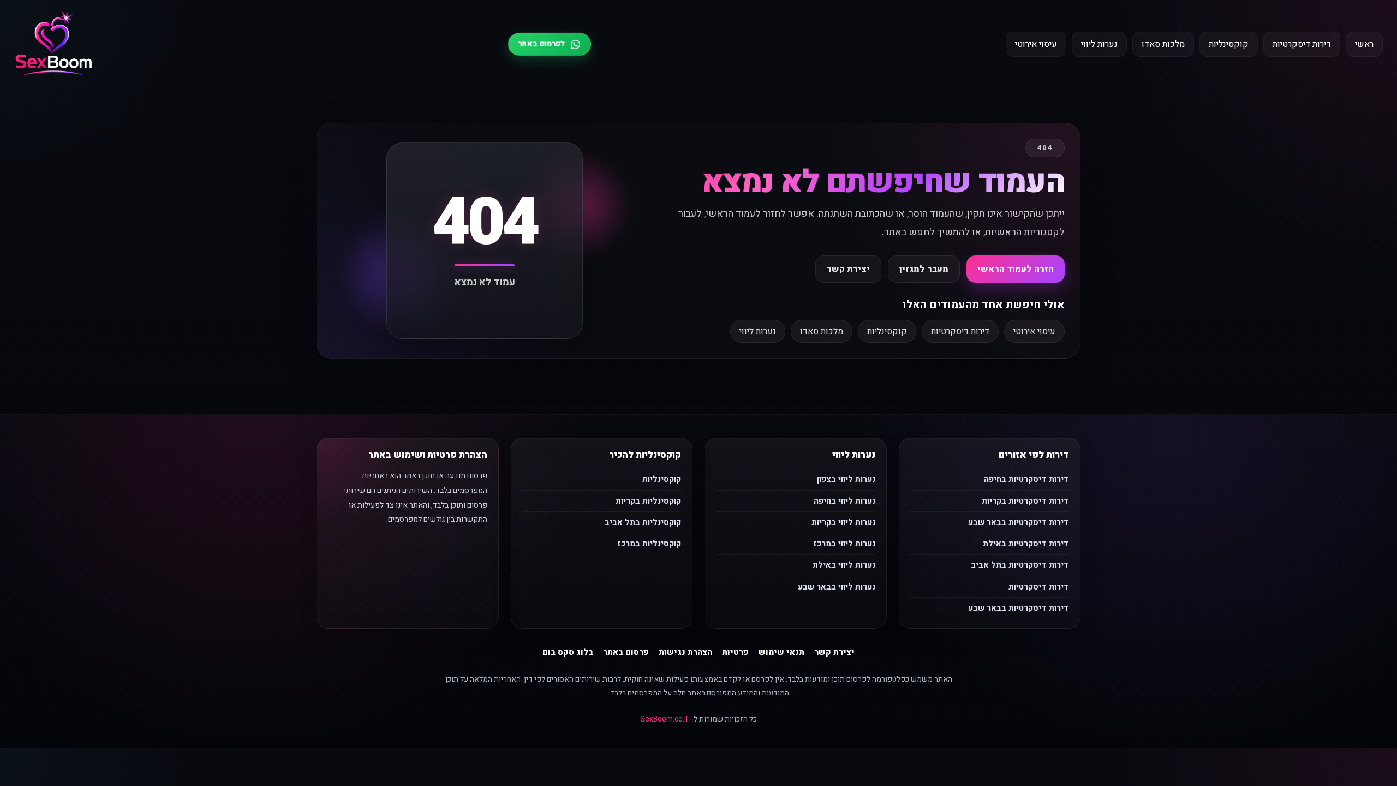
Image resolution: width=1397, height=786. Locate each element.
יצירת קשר (848, 269)
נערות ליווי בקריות (843, 522)
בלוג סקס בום (567, 652)
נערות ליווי (1099, 44)
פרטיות (735, 652)
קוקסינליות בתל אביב (643, 522)
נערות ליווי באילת (844, 565)
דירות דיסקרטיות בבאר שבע (1018, 522)
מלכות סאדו (1163, 44)
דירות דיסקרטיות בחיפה (1026, 479)
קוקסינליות (1229, 44)
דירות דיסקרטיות (1302, 44)
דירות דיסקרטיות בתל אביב (1020, 565)
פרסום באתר (626, 652)
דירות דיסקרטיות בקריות (1025, 501)
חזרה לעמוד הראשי (1015, 269)
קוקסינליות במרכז (649, 544)
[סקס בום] (53, 44)
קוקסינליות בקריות (648, 501)
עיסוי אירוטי (1036, 44)
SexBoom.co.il (664, 719)
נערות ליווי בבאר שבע (836, 587)
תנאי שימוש (781, 652)
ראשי (1364, 44)
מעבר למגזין (923, 269)
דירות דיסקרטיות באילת (1026, 544)
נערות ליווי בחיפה (844, 501)
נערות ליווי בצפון (846, 479)
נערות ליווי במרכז (844, 544)
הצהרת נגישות (685, 652)
